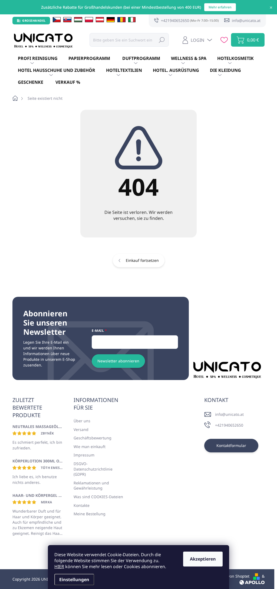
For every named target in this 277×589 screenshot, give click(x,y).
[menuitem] (37, 59)
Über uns (82, 420)
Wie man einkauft (89, 446)
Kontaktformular (231, 445)
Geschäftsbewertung (92, 437)
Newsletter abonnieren (118, 360)
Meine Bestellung (89, 513)
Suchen (162, 39)
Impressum (84, 455)
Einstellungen (74, 579)
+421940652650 (229, 425)
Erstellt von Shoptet (231, 576)
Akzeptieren (203, 559)
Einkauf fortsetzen (142, 260)
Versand (81, 429)
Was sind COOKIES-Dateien (98, 496)
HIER (59, 566)
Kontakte (82, 505)
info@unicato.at (229, 414)
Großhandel (34, 20)
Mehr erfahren (220, 7)
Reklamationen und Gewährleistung (91, 485)
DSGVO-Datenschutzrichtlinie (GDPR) (93, 469)
